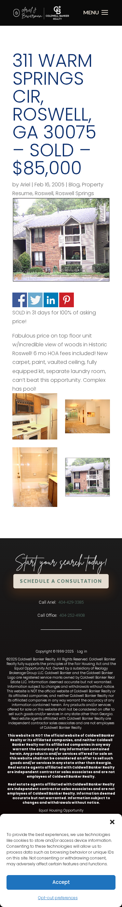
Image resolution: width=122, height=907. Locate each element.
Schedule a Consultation (61, 581)
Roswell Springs (75, 193)
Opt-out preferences (58, 897)
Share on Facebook (19, 300)
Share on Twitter (35, 300)
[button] (112, 822)
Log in (82, 651)
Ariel (25, 184)
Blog (74, 184)
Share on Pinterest (66, 300)
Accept (61, 882)
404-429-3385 (71, 602)
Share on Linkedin (51, 300)
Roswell (44, 193)
